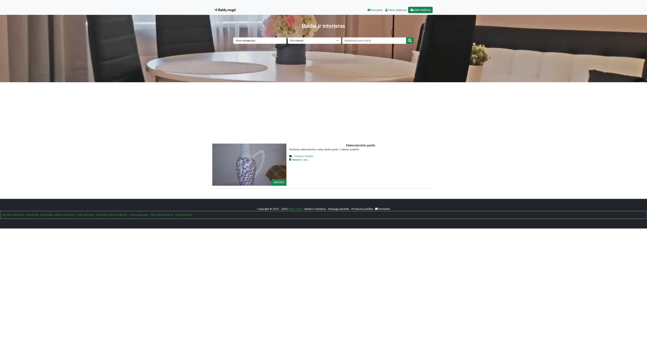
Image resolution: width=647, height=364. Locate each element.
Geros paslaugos (138, 215)
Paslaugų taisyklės (339, 209)
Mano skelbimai (397, 10)
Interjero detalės (303, 156)
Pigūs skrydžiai (85, 215)
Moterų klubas (183, 215)
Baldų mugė (226, 10)
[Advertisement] (323, 107)
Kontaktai (376, 10)
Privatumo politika (362, 209)
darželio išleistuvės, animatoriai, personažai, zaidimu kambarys (38, 215)
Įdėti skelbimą (422, 10)
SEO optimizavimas (161, 215)
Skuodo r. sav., (300, 159)
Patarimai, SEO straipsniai (111, 215)
